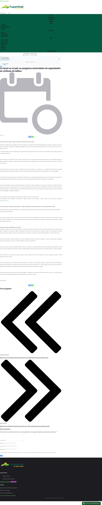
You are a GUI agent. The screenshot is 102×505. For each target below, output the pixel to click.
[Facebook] (29, 137)
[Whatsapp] (33, 137)
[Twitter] (31, 137)
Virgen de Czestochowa (5, 60)
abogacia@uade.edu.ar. (4, 200)
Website (2, 449)
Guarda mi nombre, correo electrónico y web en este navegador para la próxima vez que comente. (28, 452)
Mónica (5, 64)
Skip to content (4, 1)
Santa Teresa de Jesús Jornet (6, 59)
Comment (2, 440)
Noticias (1, 66)
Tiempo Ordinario (5, 58)
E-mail (2, 446)
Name (2, 443)
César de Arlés (6, 63)
